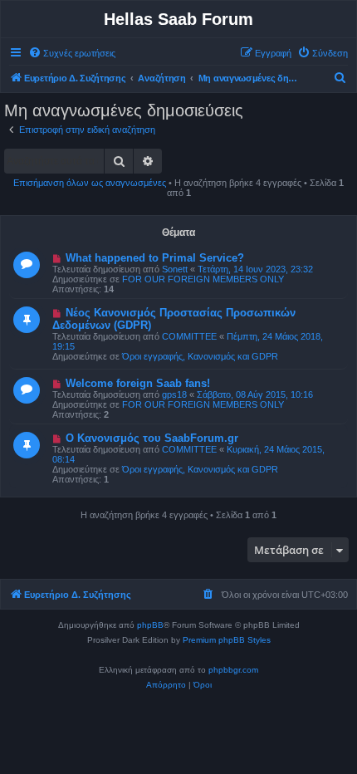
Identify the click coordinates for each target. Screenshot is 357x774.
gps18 (174, 394)
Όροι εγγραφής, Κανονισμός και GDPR (200, 356)
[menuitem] (71, 53)
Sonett (175, 269)
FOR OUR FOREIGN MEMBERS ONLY (203, 279)
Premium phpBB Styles (227, 639)
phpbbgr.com (233, 669)
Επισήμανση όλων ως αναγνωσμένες (89, 183)
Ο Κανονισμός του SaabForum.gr (152, 438)
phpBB (150, 624)
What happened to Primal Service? (155, 258)
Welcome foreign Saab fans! (138, 383)
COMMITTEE (189, 336)
